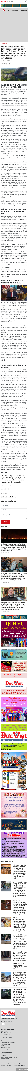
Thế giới (4, 526)
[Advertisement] (14, 27)
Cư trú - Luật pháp (13, 10)
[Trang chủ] (4, 10)
